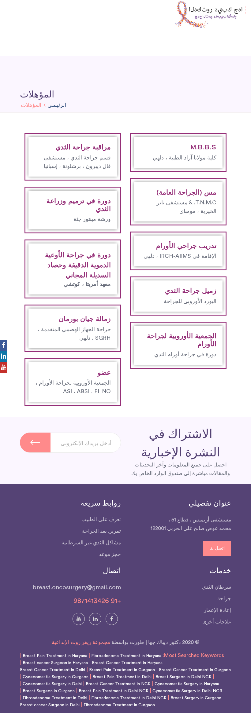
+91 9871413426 (97, 601)
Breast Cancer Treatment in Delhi (52, 670)
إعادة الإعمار (217, 610)
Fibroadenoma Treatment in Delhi (55, 698)
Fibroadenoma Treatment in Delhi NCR (129, 698)
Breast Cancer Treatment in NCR (118, 684)
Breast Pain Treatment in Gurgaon (122, 670)
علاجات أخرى (216, 621)
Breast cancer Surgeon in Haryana (55, 663)
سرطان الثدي (216, 587)
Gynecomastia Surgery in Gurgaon (55, 677)
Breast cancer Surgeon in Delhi (50, 705)
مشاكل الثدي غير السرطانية (91, 542)
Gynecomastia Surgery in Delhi (52, 684)
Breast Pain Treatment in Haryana (55, 656)
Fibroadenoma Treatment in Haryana (126, 656)
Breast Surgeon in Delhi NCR (183, 677)
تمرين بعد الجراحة (101, 531)
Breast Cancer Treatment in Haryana (127, 663)
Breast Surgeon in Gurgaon (49, 691)
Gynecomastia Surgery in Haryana (187, 684)
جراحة (224, 598)
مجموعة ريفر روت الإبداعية (81, 642)
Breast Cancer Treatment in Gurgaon (195, 670)
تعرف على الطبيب (101, 519)
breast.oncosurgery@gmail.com (76, 587)
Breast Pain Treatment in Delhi (122, 677)
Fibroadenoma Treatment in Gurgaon (119, 705)
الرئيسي (56, 105)
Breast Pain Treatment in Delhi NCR (113, 691)
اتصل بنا (217, 548)
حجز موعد (110, 554)
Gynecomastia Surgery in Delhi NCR (187, 691)
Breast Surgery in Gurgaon (195, 698)
